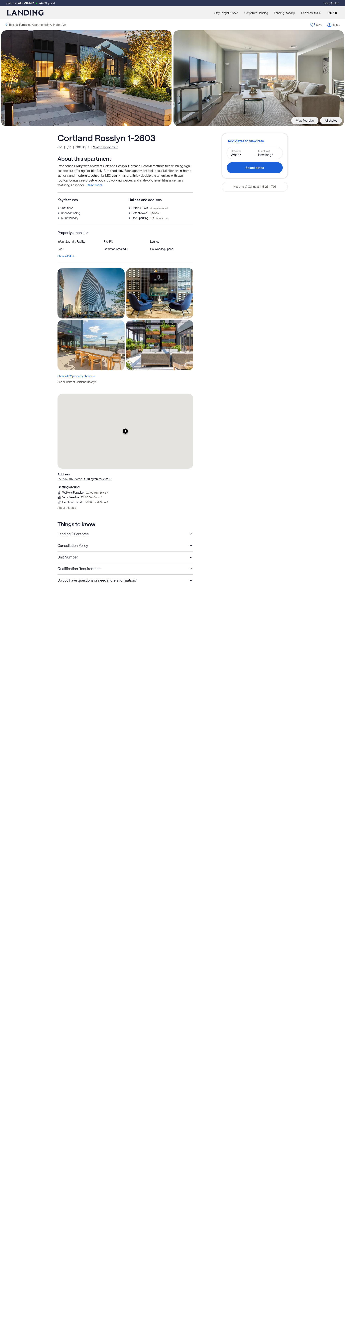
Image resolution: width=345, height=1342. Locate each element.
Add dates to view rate (246, 141)
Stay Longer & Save (226, 13)
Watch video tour (105, 147)
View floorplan (305, 120)
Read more (94, 185)
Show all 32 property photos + (76, 376)
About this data (67, 507)
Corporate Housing (256, 13)
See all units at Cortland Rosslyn (77, 382)
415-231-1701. (268, 186)
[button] (125, 431)
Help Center (331, 3)
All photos (331, 120)
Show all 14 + (66, 256)
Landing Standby (284, 13)
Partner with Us (310, 13)
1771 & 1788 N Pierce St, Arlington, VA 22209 (84, 479)
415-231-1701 (26, 3)
